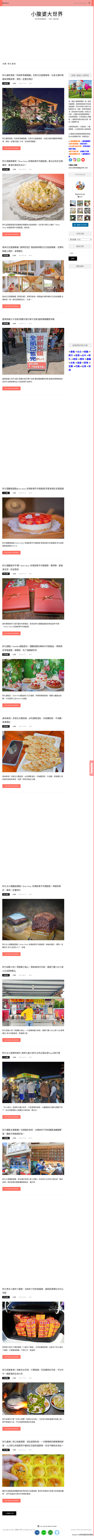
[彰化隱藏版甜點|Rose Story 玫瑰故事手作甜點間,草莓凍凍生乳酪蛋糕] (33, 518)
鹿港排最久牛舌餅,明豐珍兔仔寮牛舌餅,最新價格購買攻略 (28, 319)
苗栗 (77, 355)
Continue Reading (11, 148)
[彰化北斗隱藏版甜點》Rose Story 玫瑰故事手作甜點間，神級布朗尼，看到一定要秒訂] (33, 919)
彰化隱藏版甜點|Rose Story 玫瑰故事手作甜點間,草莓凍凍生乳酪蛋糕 (33, 489)
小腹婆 (14, 83)
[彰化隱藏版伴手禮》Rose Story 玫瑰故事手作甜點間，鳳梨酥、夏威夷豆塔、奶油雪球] (33, 599)
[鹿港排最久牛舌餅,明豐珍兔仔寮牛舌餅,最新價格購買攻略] (33, 351)
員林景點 (5, 255)
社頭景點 (5, 1138)
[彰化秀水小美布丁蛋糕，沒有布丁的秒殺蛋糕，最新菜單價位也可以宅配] (33, 1322)
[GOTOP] (57, 1532)
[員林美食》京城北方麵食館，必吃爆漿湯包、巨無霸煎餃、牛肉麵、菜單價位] (33, 751)
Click (91, 768)
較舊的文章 (10, 1513)
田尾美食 (5, 83)
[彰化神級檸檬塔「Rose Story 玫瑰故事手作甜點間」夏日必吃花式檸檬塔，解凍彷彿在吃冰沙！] (33, 197)
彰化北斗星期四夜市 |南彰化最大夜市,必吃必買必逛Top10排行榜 (31, 1053)
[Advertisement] (47, 43)
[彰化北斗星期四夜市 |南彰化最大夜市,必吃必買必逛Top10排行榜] (33, 1082)
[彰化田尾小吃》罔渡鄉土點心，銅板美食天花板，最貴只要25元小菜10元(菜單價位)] (33, 1003)
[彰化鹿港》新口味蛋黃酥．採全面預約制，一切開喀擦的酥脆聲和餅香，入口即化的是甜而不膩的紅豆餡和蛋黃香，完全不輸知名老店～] (33, 1470)
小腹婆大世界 (47, 14)
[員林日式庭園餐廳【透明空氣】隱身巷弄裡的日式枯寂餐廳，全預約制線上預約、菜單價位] (33, 276)
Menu (6, 3)
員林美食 (5, 726)
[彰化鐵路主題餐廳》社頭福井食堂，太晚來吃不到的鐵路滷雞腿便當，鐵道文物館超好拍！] (33, 1159)
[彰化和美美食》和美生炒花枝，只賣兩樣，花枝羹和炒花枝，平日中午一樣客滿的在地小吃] (33, 1398)
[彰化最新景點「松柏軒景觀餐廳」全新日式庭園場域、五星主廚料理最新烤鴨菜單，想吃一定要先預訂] (33, 111)
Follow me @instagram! (48, 1526)
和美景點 (5, 654)
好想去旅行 (83, 144)
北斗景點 (5, 493)
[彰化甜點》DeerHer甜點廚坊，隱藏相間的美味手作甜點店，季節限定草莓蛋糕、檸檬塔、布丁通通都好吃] (33, 675)
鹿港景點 (5, 323)
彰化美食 (5, 169)
